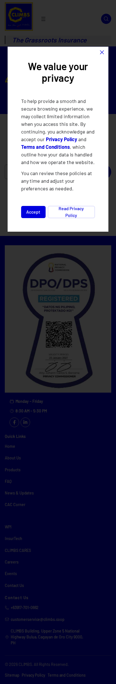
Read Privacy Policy (71, 212)
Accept (33, 211)
